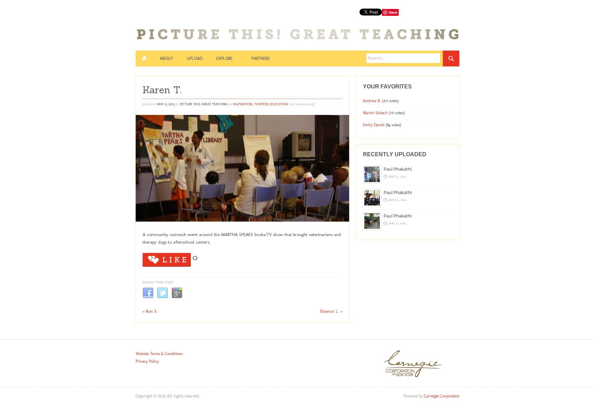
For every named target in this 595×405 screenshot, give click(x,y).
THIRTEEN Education (271, 104)
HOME (144, 58)
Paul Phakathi (398, 169)
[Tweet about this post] (162, 297)
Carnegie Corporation (441, 396)
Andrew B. (372, 100)
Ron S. (152, 311)
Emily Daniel (374, 124)
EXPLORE (224, 58)
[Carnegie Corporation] (412, 376)
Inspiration (242, 104)
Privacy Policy (147, 361)
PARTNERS (260, 58)
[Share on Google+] (176, 297)
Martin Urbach (375, 112)
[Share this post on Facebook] (148, 297)
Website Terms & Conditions (159, 353)
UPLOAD (194, 58)
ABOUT (166, 58)
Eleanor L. (329, 311)
